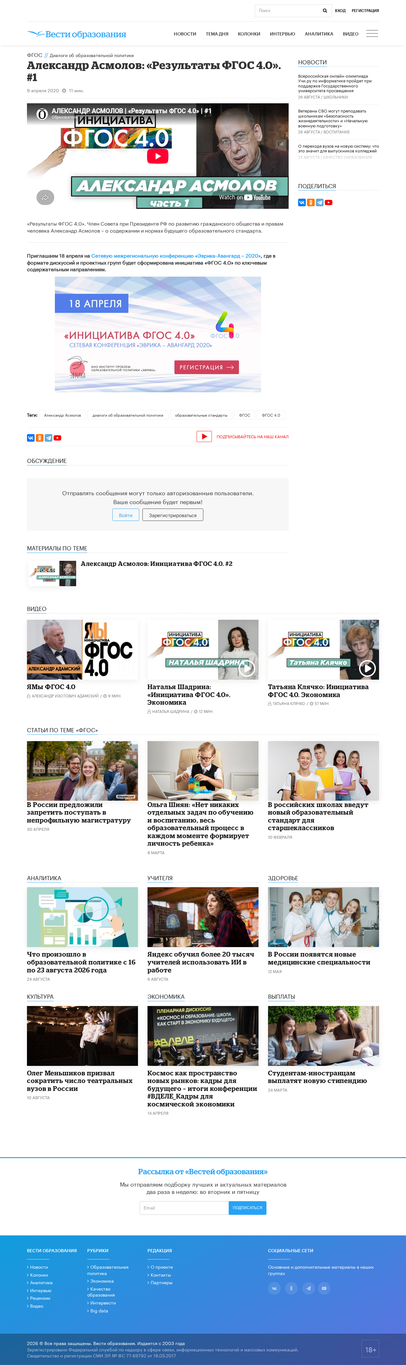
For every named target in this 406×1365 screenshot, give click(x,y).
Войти (126, 514)
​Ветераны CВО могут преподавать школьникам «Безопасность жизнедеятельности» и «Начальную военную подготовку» (333, 117)
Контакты (161, 1274)
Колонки (249, 34)
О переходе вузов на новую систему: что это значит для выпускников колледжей (338, 148)
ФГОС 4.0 (271, 415)
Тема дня (217, 34)
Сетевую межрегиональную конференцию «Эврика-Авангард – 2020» (176, 255)
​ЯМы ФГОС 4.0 (51, 686)
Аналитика (319, 34)
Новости (185, 34)
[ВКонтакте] (31, 438)
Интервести (103, 1302)
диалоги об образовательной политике (128, 415)
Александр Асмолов (62, 415)
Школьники (336, 96)
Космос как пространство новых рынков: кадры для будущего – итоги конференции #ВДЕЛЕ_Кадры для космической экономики (202, 1088)
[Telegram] (48, 438)
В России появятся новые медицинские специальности (319, 958)
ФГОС (34, 54)
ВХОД (340, 11)
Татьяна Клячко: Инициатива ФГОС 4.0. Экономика (318, 690)
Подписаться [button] (247, 1208)
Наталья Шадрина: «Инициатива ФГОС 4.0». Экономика (189, 694)
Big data (99, 1310)
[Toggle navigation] (372, 34)
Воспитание (337, 131)
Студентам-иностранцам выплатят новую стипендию (317, 1077)
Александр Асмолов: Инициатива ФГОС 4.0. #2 (156, 563)
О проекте (162, 1266)
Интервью (282, 34)
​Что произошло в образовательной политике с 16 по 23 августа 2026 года (81, 961)
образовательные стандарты (201, 415)
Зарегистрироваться (173, 514)
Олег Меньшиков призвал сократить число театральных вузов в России (80, 1080)
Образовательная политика (107, 1269)
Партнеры (162, 1281)
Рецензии (40, 1297)
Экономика (102, 1280)
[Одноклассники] (39, 438)
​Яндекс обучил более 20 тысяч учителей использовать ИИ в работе (200, 961)
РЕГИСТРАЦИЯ (365, 11)
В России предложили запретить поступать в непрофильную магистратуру (79, 812)
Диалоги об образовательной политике (92, 54)
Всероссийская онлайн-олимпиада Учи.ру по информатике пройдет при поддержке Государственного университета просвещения (335, 82)
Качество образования (347, 157)
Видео (350, 34)
